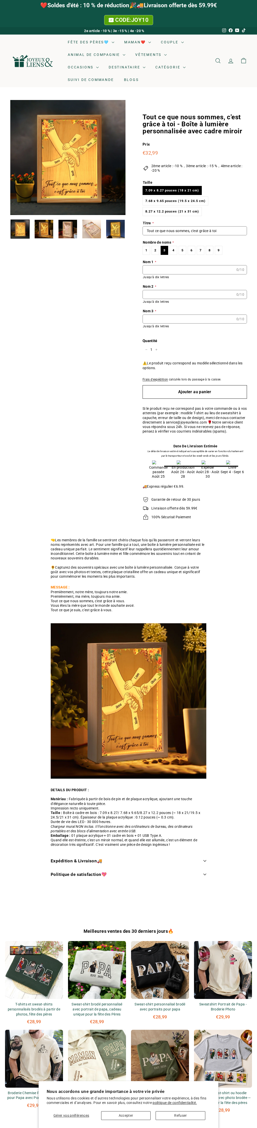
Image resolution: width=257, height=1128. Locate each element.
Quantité (150, 341)
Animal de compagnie (94, 55)
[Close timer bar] (252, 14)
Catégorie (168, 67)
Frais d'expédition (155, 379)
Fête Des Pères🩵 (89, 42)
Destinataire (125, 67)
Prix (146, 144)
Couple (170, 42)
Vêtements (149, 55)
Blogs (131, 80)
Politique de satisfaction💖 (79, 874)
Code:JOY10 (132, 20)
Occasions (81, 67)
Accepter (126, 1115)
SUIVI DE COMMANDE (91, 80)
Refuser (180, 1115)
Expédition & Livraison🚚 (76, 860)
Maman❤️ (135, 42)
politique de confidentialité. (175, 1103)
